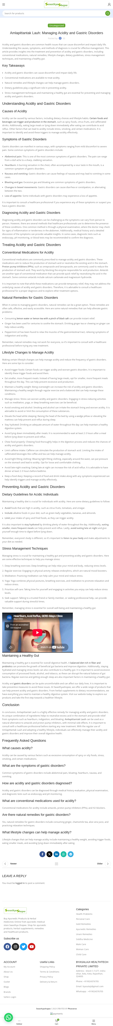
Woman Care (82, 949)
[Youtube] (31, 946)
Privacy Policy (46, 976)
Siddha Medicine (84, 939)
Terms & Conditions (49, 971)
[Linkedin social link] (56, 854)
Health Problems (84, 914)
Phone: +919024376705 (87, 981)
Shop (6, 976)
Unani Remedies (84, 934)
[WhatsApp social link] (64, 854)
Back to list (56, 864)
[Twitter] (23, 946)
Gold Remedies (83, 924)
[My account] (109, 4)
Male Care (81, 944)
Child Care (81, 954)
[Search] (107, 13)
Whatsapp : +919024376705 (89, 991)
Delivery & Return (48, 981)
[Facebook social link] (42, 854)
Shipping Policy (47, 966)
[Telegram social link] (71, 854)
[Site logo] (56, 4)
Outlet (7, 981)
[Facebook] (7, 946)
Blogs (6, 986)
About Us (8, 971)
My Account (9, 966)
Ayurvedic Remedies (86, 929)
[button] (8, 1017)
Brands (7, 992)
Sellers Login (10, 997)
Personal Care (83, 919)
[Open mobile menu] (4, 4)
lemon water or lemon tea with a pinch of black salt (43, 318)
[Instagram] (15, 946)
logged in (20, 883)
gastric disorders (22, 683)
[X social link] (49, 854)
